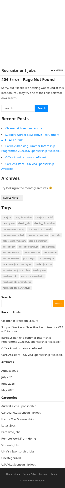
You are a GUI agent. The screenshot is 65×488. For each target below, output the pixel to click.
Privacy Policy (29, 473)
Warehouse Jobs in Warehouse (16, 287)
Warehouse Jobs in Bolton (32, 276)
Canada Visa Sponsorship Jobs (21, 412)
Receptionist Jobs (46, 258)
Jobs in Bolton (9, 246)
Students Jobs (10, 445)
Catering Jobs (9, 223)
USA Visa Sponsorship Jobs (18, 464)
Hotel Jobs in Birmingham (14, 240)
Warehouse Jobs (10, 276)
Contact (55, 473)
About (17, 473)
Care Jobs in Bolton (23, 217)
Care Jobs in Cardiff (44, 217)
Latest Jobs (8, 425)
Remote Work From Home (18, 438)
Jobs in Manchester (11, 252)
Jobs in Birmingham (38, 240)
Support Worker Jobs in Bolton (16, 270)
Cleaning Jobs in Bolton (44, 223)
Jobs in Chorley (48, 246)
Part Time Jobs (10, 432)
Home (9, 473)
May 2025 (7, 390)
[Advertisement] (32, 32)
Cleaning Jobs (24, 223)
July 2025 (7, 377)
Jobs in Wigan (29, 258)
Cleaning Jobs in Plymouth (40, 229)
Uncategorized (11, 458)
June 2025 (8, 383)
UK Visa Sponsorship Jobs (17, 451)
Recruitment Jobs (18, 70)
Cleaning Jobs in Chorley (13, 229)
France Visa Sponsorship (17, 419)
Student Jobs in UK (44, 264)
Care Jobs (7, 217)
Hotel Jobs (56, 235)
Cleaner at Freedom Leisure (23, 128)
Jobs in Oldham (50, 252)
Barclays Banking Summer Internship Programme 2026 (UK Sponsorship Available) (30, 340)
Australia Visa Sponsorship (18, 406)
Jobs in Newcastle (32, 252)
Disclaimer (43, 473)
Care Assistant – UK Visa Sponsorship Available (32, 355)
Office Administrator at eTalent (25, 157)
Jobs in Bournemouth (28, 246)
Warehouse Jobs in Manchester (17, 282)
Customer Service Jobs (38, 235)
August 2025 (9, 371)
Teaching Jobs (39, 270)
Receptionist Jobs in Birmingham (17, 264)
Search (6, 297)
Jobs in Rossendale (11, 258)
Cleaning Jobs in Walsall (13, 235)
